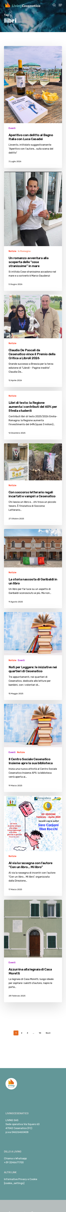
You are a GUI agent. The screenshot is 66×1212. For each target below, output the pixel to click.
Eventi (12, 128)
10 (40, 1033)
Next (48, 1033)
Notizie (12, 251)
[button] (60, 5)
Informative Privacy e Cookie (20, 1179)
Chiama (8, 1158)
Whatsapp (21, 1158)
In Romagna (24, 251)
